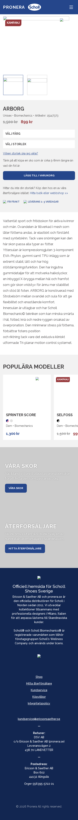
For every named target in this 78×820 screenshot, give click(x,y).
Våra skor (16, 488)
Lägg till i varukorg (39, 175)
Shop (39, 676)
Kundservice (39, 690)
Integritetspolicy (39, 703)
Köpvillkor (39, 696)
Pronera (14, 7)
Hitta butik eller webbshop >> (49, 193)
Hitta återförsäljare (25, 548)
